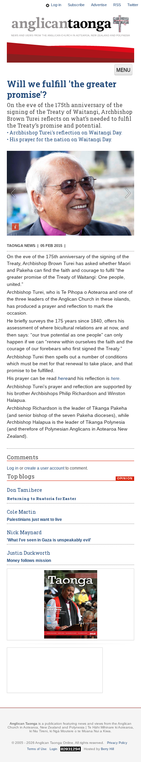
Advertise (99, 5)
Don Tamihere (24, 490)
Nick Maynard (24, 532)
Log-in (56, 5)
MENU (123, 69)
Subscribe (76, 5)
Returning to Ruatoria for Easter (41, 498)
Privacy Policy (117, 743)
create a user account (44, 468)
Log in (12, 468)
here (63, 378)
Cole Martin (21, 512)
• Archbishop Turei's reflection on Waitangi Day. (64, 132)
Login (53, 749)
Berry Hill (107, 749)
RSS (117, 5)
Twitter (132, 5)
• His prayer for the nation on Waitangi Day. (59, 139)
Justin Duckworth (28, 553)
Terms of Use (37, 749)
